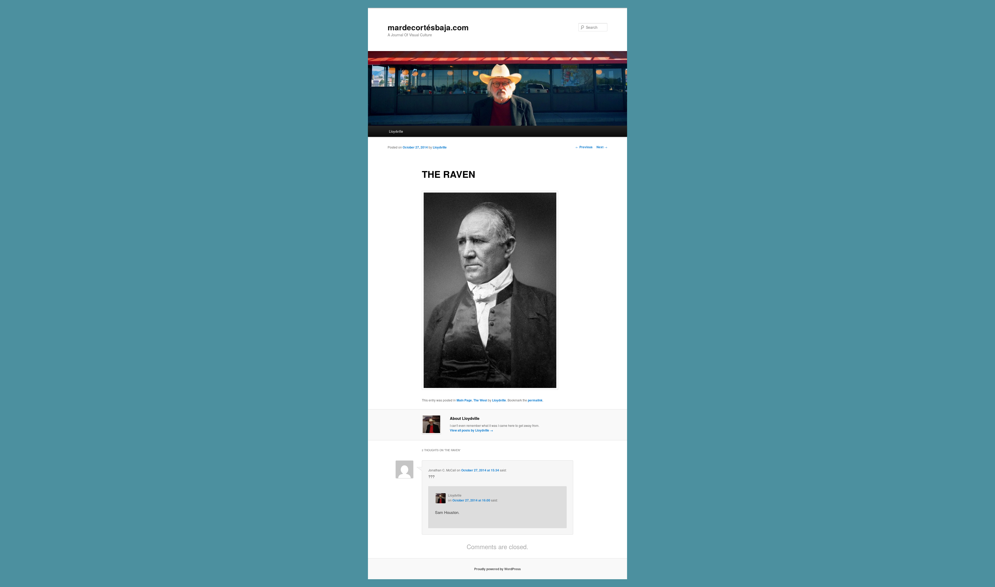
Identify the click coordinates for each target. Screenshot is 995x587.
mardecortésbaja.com (428, 27)
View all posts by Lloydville (471, 430)
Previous (584, 147)
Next (601, 147)
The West (480, 400)
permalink (535, 400)
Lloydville (396, 131)
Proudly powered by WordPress (497, 569)
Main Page (464, 400)
